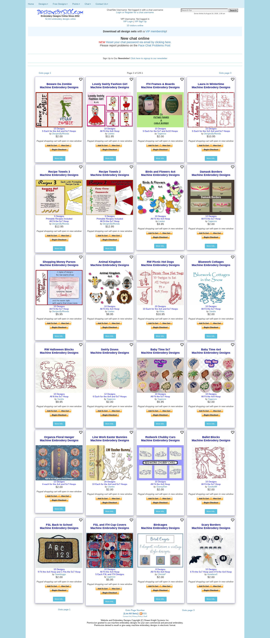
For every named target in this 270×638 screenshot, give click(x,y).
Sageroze (212, 221)
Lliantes (111, 487)
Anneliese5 (212, 574)
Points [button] (75, 4)
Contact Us (127, 616)
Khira (161, 311)
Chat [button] (87, 4)
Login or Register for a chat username (135, 12)
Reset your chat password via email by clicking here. (138, 42)
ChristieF (162, 574)
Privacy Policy (137, 616)
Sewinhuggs (60, 574)
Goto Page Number (135, 610)
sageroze (111, 577)
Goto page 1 (45, 73)
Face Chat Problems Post (154, 45)
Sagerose (162, 133)
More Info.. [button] (59, 158)
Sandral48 (212, 487)
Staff (145, 616)
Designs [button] (43, 4)
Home (31, 4)
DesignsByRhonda (60, 133)
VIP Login (128, 21)
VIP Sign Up (141, 21)
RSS (144, 613)
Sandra (212, 311)
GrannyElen (161, 487)
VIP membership (155, 31)
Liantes (111, 133)
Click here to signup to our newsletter (149, 58)
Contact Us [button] (101, 4)
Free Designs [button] (59, 4)
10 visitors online (135, 25)
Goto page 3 (225, 73)
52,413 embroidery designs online (60, 19)
